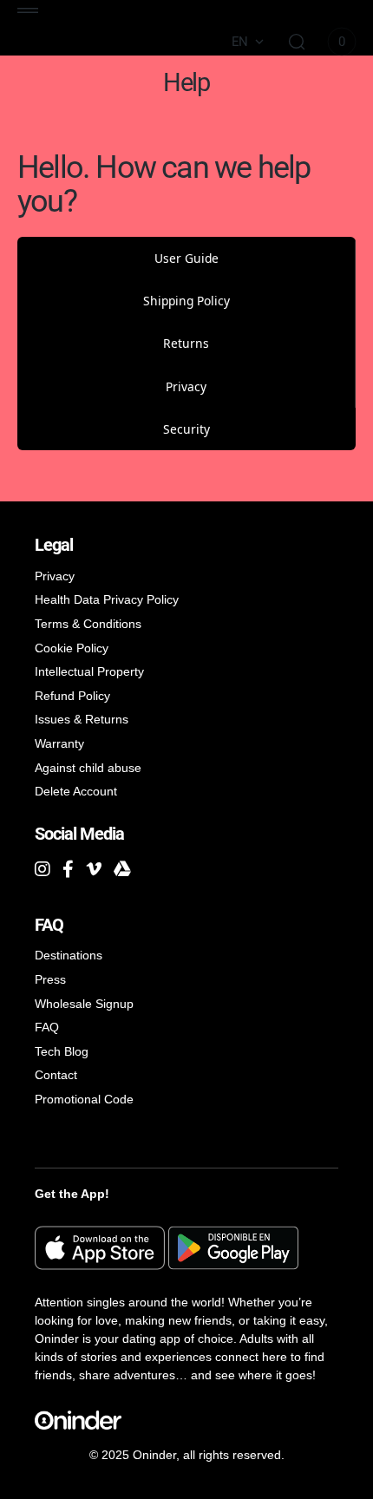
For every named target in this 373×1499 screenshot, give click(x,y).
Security (186, 429)
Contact (56, 1075)
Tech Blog (61, 1051)
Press (50, 979)
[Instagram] (42, 869)
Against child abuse (88, 768)
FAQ (47, 1027)
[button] (27, 10)
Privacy (186, 386)
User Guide (186, 258)
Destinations (68, 955)
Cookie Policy (71, 648)
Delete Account (76, 791)
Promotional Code (84, 1099)
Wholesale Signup (84, 1004)
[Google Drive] (122, 869)
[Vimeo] (93, 869)
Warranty (59, 743)
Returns (186, 343)
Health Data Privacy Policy (107, 599)
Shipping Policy (186, 300)
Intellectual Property (89, 671)
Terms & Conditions (88, 624)
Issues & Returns (81, 719)
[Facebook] (68, 869)
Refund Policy (72, 696)
